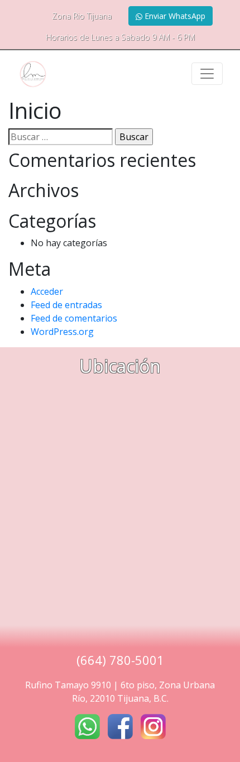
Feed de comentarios (74, 318)
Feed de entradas (66, 305)
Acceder (47, 291)
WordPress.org (62, 331)
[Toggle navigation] (207, 74)
